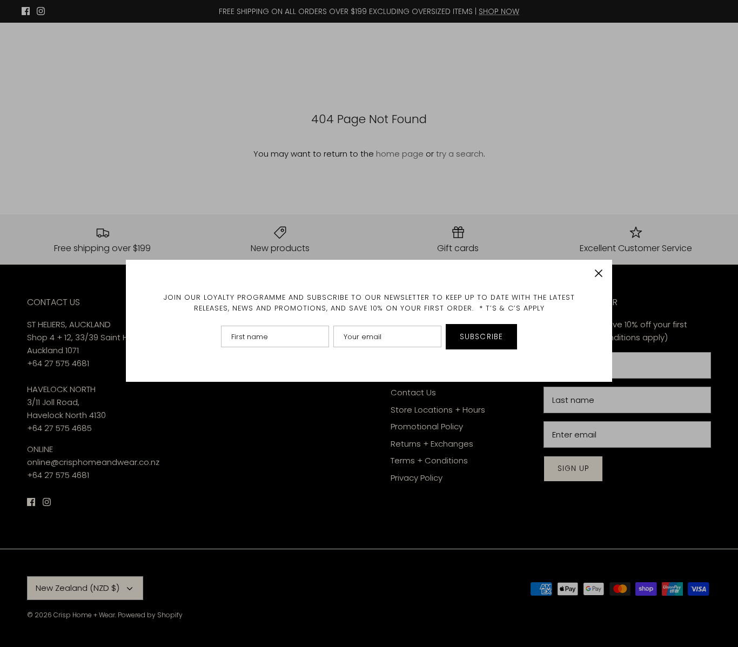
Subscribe (481, 337)
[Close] (598, 273)
